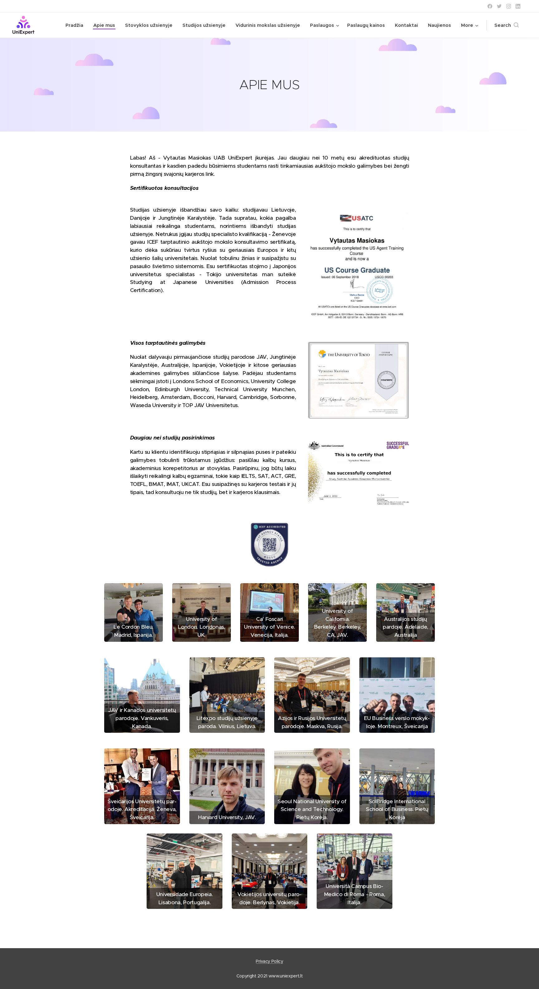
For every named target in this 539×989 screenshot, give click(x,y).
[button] (507, 25)
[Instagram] (508, 6)
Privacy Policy (269, 961)
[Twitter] (499, 6)
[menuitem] (76, 25)
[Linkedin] (518, 6)
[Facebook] (490, 6)
